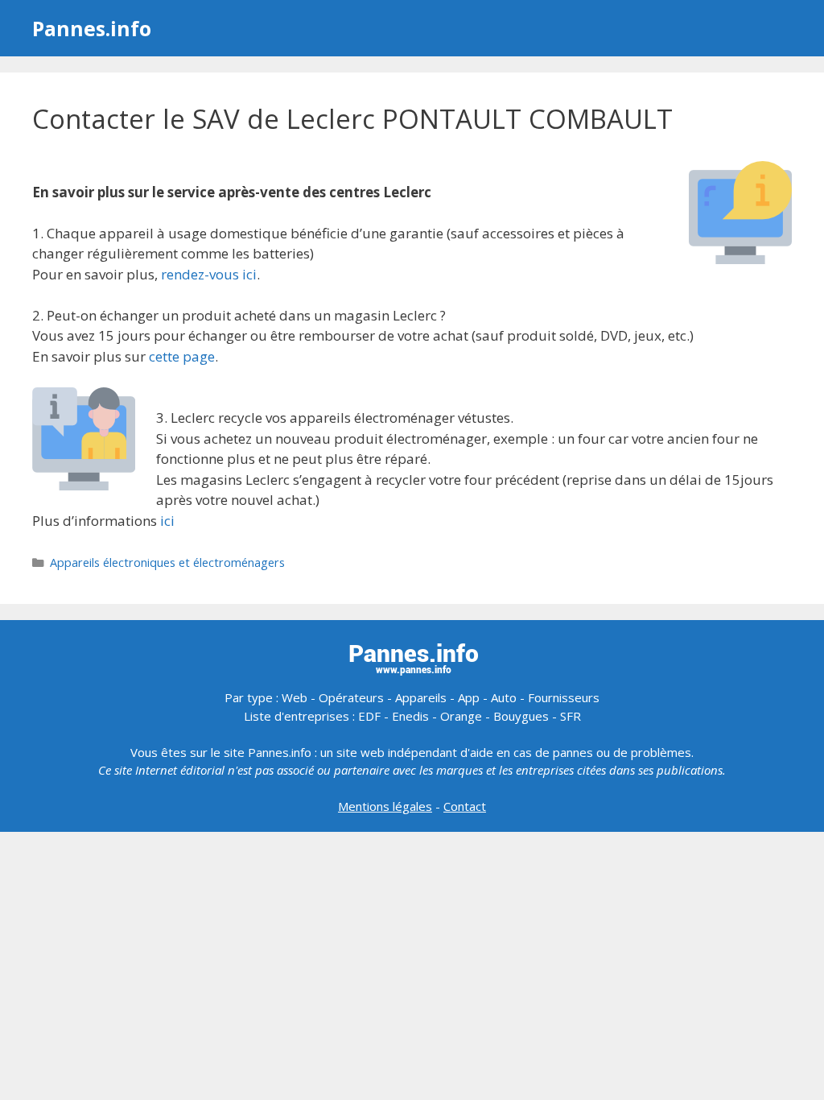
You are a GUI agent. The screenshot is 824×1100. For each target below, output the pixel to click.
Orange (461, 716)
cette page (182, 356)
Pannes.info (91, 28)
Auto (504, 697)
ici (167, 520)
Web (294, 697)
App (469, 697)
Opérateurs (351, 697)
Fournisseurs (563, 697)
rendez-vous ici (209, 274)
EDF (369, 716)
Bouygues (521, 716)
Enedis (410, 716)
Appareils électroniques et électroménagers (167, 562)
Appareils (421, 697)
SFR (570, 716)
